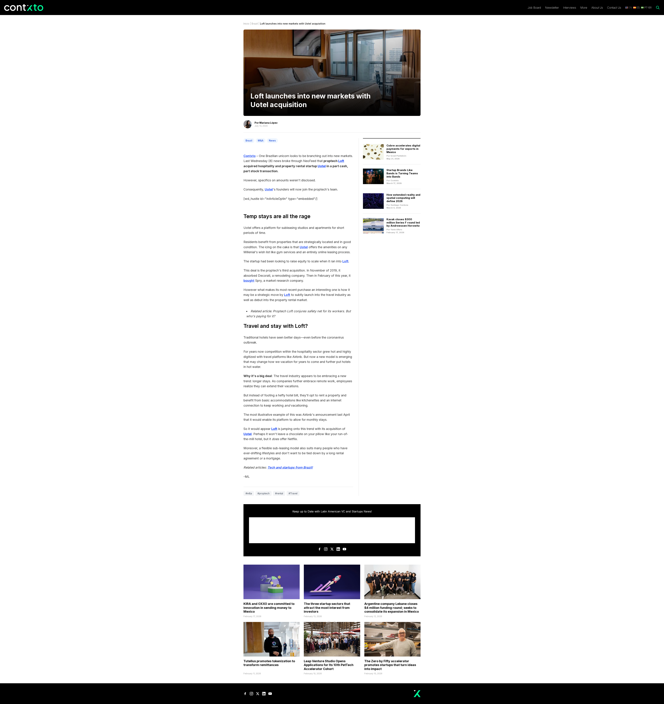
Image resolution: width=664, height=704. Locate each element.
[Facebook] (319, 549)
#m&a (249, 493)
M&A (260, 140)
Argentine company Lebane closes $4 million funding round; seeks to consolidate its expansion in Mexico (391, 607)
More (583, 7)
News (272, 140)
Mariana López (268, 122)
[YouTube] (344, 549)
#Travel (293, 493)
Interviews (569, 7)
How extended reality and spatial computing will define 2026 (403, 198)
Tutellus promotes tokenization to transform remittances (269, 663)
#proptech (263, 493)
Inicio (246, 23)
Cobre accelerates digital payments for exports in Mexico (403, 149)
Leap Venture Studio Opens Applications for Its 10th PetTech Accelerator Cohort (328, 665)
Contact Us (614, 7)
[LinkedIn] (338, 549)
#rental (279, 493)
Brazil (255, 23)
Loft (345, 261)
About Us (597, 7)
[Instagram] (326, 549)
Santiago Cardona (399, 205)
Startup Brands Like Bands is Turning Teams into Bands (402, 173)
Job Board (534, 7)
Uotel (269, 189)
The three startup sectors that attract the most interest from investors (327, 607)
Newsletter (552, 7)
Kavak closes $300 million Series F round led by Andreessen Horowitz (403, 222)
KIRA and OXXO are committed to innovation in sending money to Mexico (268, 607)
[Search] (658, 8)
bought (248, 280)
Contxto (249, 156)
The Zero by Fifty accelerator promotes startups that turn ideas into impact (390, 665)
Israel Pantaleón (398, 156)
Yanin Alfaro (396, 229)
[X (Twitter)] (332, 549)
